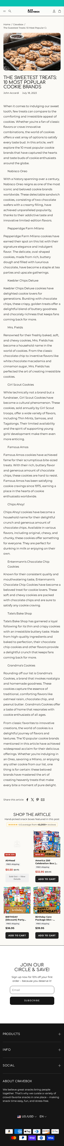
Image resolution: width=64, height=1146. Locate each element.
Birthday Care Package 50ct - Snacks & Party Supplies (44, 921)
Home (6, 24)
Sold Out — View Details (17, 877)
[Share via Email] (42, 799)
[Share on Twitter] (32, 799)
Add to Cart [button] (47, 879)
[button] (4, 11)
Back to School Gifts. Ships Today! (29, 3)
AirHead (10, 860)
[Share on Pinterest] (37, 799)
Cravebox (18, 24)
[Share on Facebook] (27, 799)
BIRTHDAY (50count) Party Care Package (14, 919)
